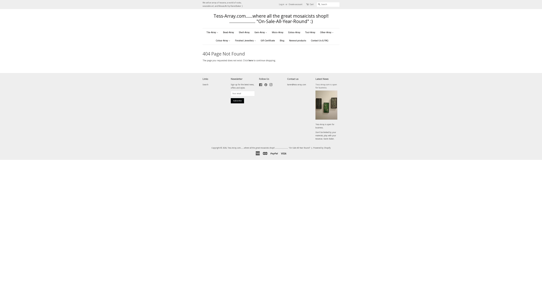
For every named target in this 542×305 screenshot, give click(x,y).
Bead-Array (228, 32)
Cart (312, 4)
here (250, 60)
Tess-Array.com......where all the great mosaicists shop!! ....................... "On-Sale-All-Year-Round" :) (271, 18)
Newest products (297, 40)
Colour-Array (222, 40)
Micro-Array (277, 32)
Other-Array (326, 32)
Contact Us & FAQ (319, 40)
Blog (282, 40)
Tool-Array (310, 32)
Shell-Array (244, 32)
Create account (295, 4)
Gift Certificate (268, 40)
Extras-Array (294, 32)
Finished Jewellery (244, 40)
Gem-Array (259, 32)
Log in (281, 4)
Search (205, 84)
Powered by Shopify (322, 148)
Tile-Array (211, 32)
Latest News (322, 78)
